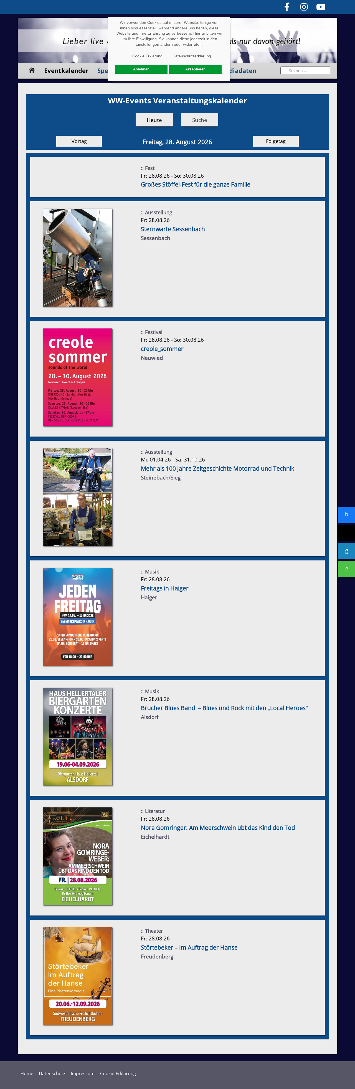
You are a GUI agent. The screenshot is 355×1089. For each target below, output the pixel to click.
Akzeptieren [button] (195, 69)
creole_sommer (162, 349)
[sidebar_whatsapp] (346, 569)
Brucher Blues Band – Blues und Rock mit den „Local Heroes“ (224, 708)
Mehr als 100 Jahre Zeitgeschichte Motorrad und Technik (217, 468)
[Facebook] (287, 6)
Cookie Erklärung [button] (147, 56)
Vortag (79, 141)
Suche (199, 120)
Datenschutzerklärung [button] (192, 56)
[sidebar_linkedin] (346, 551)
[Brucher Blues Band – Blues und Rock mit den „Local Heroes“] (77, 736)
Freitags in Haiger (165, 588)
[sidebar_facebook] (346, 515)
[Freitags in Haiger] (77, 616)
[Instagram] (304, 6)
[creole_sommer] (77, 377)
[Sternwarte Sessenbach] (77, 257)
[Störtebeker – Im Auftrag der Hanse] (77, 975)
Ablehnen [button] (141, 69)
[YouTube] (321, 6)
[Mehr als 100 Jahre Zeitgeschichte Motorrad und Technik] (77, 496)
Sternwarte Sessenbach (173, 229)
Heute (154, 120)
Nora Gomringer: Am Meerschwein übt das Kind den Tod (218, 828)
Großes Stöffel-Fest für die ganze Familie (195, 184)
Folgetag (276, 141)
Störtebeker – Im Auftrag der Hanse (189, 947)
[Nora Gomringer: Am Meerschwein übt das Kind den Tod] (77, 856)
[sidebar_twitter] (346, 533)
